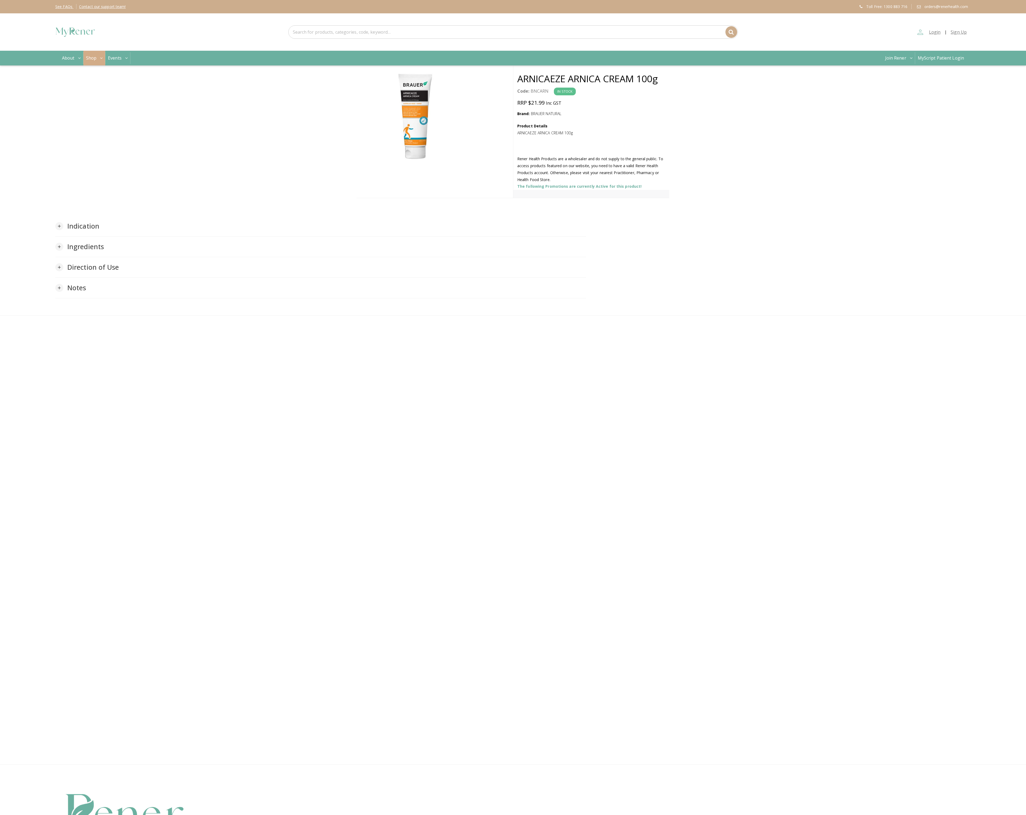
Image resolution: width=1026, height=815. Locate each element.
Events (115, 58)
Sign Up (959, 32)
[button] (77, 226)
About (68, 58)
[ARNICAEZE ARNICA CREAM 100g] (435, 116)
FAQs (64, 6)
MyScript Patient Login (941, 58)
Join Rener (895, 58)
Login (935, 32)
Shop (91, 58)
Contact (102, 6)
